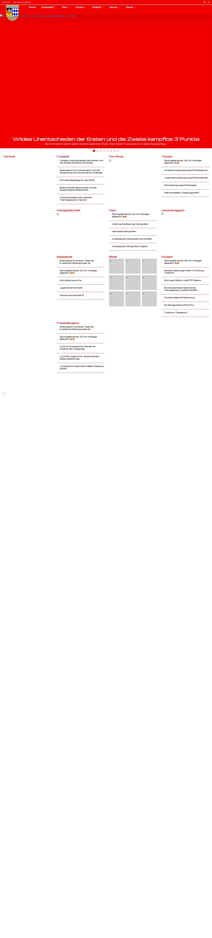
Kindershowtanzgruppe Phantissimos (186, 170)
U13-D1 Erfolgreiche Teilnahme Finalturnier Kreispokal (77, 347)
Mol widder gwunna (70, 280)
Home (32, 7)
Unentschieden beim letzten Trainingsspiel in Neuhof (76, 198)
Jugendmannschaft (71, 288)
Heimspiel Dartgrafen (124, 231)
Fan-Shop (6, 2)
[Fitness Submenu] (86, 7)
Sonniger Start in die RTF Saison (182, 280)
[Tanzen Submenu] (120, 7)
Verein (129, 7)
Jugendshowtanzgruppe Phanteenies (186, 178)
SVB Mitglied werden (22, 2)
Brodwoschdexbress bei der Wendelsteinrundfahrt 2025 (180, 289)
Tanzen (113, 7)
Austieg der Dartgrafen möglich (130, 246)
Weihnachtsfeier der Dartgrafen (130, 224)
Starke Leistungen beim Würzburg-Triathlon (184, 271)
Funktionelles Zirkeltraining (179, 297)
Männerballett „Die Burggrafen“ (182, 192)
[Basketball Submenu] (56, 7)
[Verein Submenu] (136, 7)
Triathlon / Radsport (175, 312)
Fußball (96, 7)
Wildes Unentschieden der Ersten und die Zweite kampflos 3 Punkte (106, 138)
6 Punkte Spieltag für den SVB (77, 180)
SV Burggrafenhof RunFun (179, 305)
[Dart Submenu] (70, 7)
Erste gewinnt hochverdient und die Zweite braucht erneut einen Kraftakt (81, 171)
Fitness (80, 7)
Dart (64, 7)
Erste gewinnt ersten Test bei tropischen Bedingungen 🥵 (77, 261)
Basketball (47, 7)
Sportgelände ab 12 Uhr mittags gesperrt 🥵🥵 (182, 161)
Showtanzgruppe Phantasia (180, 185)
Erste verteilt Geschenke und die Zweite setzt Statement (78, 188)
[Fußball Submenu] (103, 7)
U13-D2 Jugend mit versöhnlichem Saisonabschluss (80, 357)
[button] (203, 83)
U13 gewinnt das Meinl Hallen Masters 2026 (82, 367)
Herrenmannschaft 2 (72, 295)
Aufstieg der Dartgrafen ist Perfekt (132, 239)
